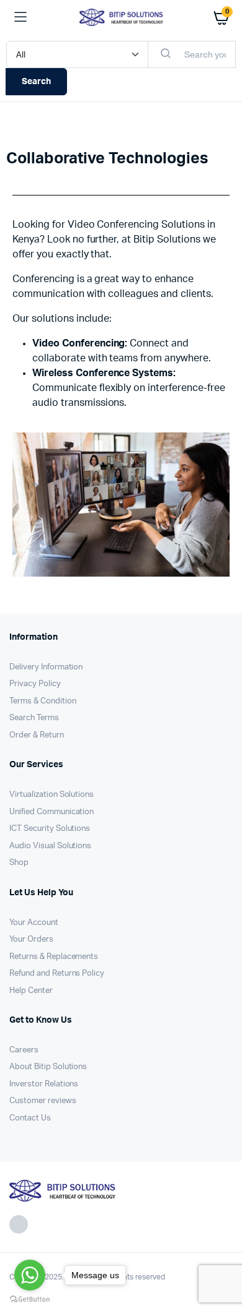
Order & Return (36, 735)
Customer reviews (42, 1101)
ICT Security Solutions (49, 829)
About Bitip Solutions (48, 1067)
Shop (19, 863)
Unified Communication (51, 812)
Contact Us (30, 1118)
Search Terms (34, 718)
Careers (23, 1050)
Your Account (33, 923)
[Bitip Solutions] (121, 17)
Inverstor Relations (43, 1084)
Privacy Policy (35, 684)
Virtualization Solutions (51, 795)
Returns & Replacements (53, 957)
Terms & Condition (42, 701)
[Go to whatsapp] (29, 1275)
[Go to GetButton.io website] (30, 1298)
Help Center (31, 991)
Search (36, 81)
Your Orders (31, 939)
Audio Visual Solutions (50, 846)
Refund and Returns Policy (56, 973)
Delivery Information (46, 667)
